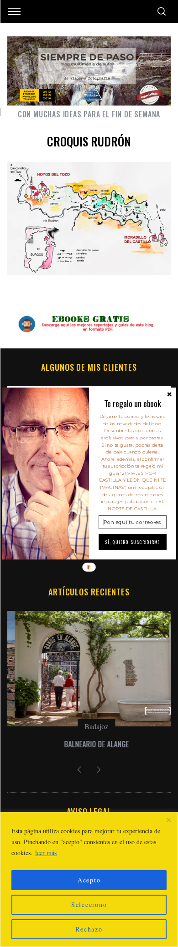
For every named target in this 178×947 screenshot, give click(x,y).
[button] (133, 403)
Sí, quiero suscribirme (132, 542)
